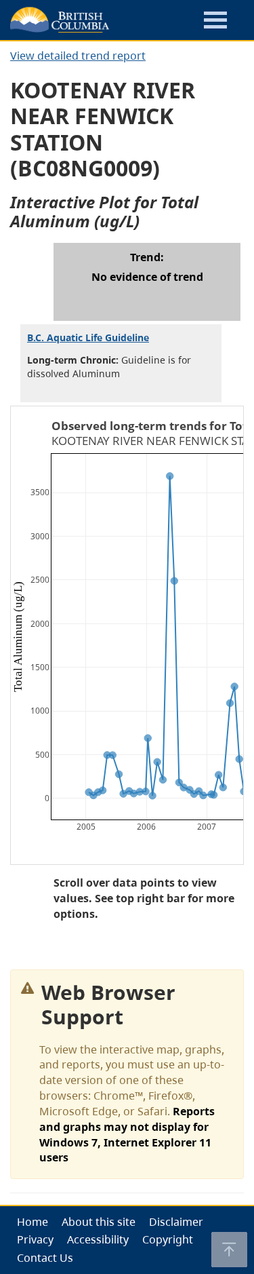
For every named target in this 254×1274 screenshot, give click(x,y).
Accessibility (98, 1239)
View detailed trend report (78, 55)
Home (32, 1221)
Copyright (167, 1239)
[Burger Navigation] (215, 22)
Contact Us (45, 1257)
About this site (98, 1221)
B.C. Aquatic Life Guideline (88, 337)
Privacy (35, 1239)
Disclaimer (176, 1221)
